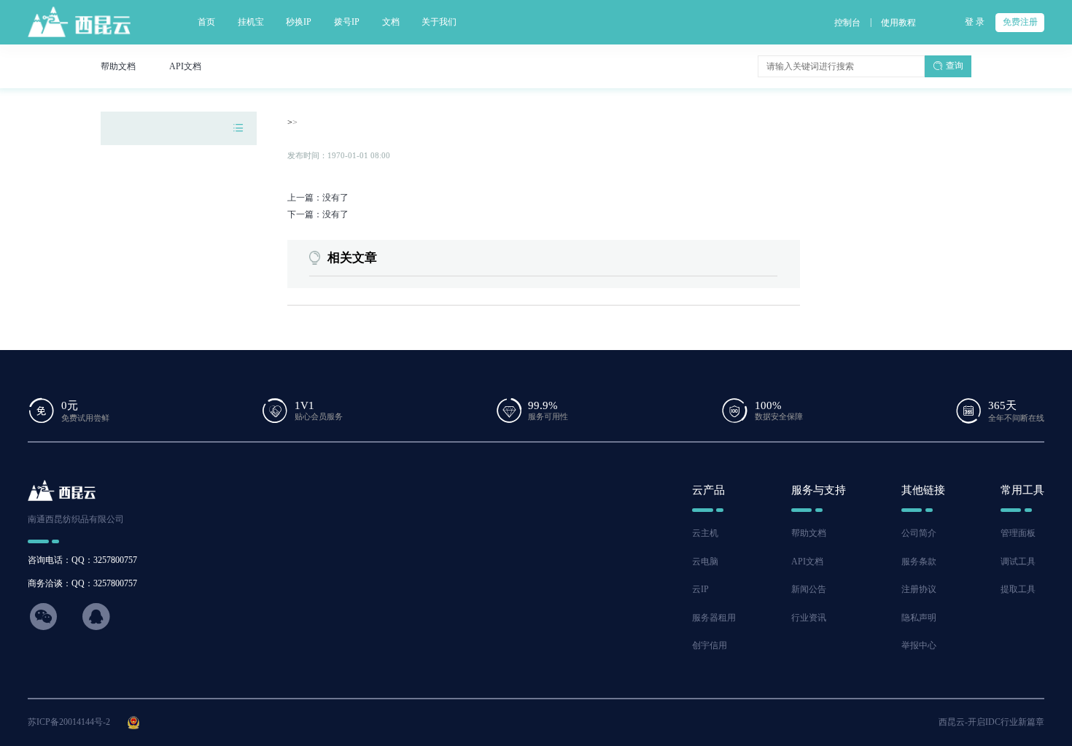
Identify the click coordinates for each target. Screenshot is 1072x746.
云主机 (705, 533)
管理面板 (1018, 533)
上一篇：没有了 (318, 198)
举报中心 (918, 645)
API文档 (807, 561)
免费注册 (1020, 22)
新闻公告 (808, 589)
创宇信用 (709, 645)
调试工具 (1018, 561)
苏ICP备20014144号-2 (69, 722)
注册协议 (918, 589)
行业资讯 (808, 618)
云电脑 (705, 561)
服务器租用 (714, 618)
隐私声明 (918, 618)
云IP (700, 589)
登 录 (974, 22)
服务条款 (918, 561)
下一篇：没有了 (318, 214)
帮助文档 (808, 533)
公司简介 (918, 533)
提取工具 (1018, 589)
